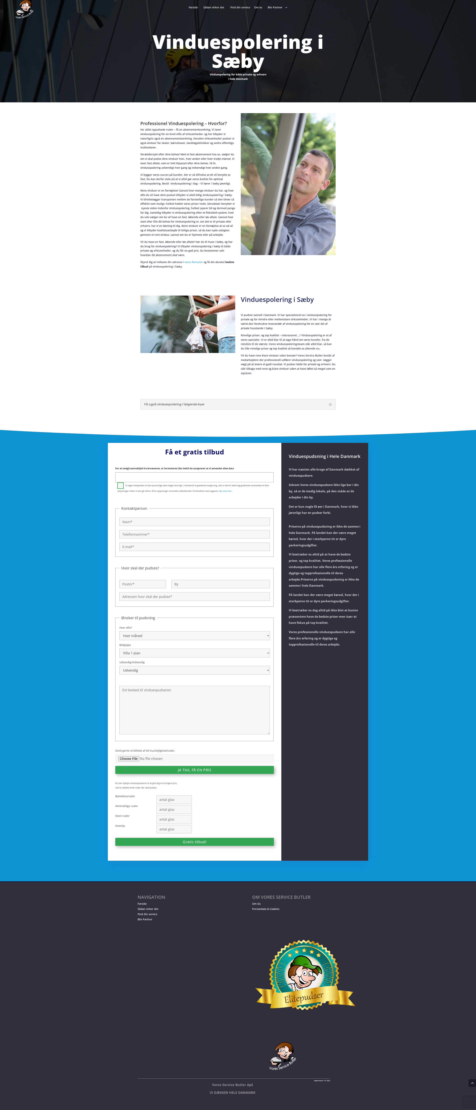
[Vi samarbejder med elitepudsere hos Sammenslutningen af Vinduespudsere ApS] (305, 1023)
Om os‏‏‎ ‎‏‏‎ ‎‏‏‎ (259, 7)
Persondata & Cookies (265, 909)
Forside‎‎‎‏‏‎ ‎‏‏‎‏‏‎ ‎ (194, 7)
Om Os (256, 903)
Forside (142, 903)
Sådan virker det (148, 909)
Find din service (147, 914)
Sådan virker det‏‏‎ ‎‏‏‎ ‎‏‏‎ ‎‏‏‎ (214, 7)
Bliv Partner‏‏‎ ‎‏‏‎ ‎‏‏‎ (276, 7)
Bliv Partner (145, 919)
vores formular (193, 262)
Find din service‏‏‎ (240, 7)
